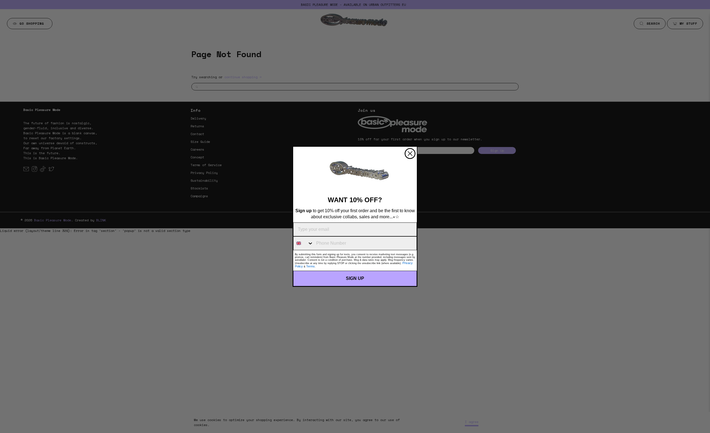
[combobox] (303, 243)
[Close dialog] (410, 153)
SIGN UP (355, 278)
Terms (310, 266)
